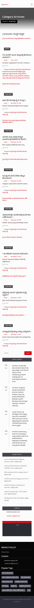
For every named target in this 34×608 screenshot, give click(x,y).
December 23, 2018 (16, 103)
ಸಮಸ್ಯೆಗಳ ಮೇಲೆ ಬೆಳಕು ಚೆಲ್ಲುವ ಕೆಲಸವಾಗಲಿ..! (13, 177)
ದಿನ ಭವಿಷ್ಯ (5, 586)
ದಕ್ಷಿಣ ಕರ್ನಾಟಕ (13, 74)
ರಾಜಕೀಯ (26, 76)
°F (16, 525)
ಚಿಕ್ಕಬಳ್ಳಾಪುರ (21, 72)
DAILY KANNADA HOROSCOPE (10, 577)
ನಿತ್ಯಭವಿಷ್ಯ (13, 586)
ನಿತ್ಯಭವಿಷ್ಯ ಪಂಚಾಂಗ (25, 586)
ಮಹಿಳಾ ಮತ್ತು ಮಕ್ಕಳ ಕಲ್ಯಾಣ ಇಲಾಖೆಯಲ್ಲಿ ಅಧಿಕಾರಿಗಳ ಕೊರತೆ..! (14, 138)
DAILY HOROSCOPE (7, 573)
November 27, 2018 (16, 298)
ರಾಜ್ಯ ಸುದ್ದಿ (8, 78)
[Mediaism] (5, 5)
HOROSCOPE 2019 (7, 582)
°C (18, 525)
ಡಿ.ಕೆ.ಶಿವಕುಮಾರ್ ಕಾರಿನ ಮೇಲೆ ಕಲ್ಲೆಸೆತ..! (14, 498)
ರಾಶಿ (29, 590)
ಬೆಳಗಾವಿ (11, 76)
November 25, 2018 (16, 257)
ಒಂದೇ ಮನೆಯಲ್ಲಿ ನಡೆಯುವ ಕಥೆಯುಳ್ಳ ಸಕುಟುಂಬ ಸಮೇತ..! (14, 461)
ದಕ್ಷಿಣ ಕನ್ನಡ (5, 74)
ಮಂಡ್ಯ (15, 76)
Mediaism (5, 21)
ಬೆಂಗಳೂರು (5, 76)
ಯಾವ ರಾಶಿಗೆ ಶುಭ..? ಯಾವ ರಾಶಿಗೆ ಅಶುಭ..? (13, 590)
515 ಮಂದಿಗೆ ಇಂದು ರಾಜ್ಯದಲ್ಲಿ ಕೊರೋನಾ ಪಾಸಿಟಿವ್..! (16, 56)
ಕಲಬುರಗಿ (15, 72)
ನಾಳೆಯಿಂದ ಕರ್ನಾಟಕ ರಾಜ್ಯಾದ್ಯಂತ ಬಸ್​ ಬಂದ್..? (16, 479)
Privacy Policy (5, 552)
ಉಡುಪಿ (7, 49)
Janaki (5, 60)
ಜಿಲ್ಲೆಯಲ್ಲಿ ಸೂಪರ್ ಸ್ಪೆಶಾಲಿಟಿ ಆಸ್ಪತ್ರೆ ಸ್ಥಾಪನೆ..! (14, 294)
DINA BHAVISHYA (25, 577)
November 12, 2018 (16, 335)
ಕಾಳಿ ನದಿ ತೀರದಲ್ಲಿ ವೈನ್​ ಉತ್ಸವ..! (14, 100)
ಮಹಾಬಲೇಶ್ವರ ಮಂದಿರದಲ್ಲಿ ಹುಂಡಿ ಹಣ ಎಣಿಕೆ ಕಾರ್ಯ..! (16, 216)
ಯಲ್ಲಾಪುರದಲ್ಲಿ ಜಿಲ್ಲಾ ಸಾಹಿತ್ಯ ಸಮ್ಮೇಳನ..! (16, 331)
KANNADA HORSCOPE (21, 582)
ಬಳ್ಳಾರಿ (19, 74)
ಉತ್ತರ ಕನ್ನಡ (18, 70)
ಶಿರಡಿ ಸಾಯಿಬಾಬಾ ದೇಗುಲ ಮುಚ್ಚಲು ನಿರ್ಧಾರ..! (16, 472)
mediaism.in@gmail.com (13, 516)
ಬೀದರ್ (24, 74)
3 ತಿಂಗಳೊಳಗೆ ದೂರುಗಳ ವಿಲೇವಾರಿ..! (15, 254)
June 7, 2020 (14, 60)
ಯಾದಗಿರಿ (20, 76)
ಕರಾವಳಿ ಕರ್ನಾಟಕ (7, 72)
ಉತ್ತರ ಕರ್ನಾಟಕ (26, 70)
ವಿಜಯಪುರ (15, 78)
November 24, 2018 (16, 142)
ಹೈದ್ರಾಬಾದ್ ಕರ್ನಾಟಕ (23, 78)
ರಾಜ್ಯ (3, 78)
